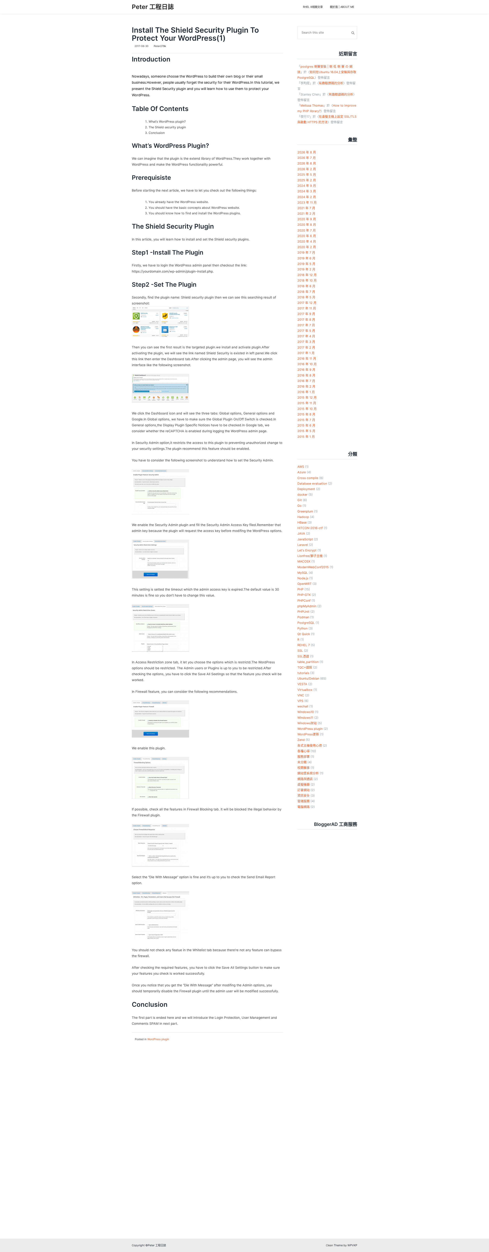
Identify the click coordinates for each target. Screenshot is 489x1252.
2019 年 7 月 (306, 252)
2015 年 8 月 (306, 414)
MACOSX (303, 561)
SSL (300, 650)
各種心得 (303, 751)
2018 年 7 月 (306, 292)
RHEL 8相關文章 (313, 6)
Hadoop (303, 517)
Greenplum (305, 511)
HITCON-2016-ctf (310, 528)
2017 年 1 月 (306, 353)
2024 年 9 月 (306, 186)
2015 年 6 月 (306, 425)
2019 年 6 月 (306, 258)
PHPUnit (303, 611)
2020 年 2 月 (306, 247)
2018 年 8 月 (306, 286)
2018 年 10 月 (307, 280)
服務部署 (303, 756)
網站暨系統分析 (308, 773)
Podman (303, 617)
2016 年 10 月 (307, 364)
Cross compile (307, 478)
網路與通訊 (305, 779)
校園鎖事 (303, 768)
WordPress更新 (308, 734)
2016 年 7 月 (306, 381)
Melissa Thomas (312, 105)
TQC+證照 (304, 667)
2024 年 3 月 (306, 191)
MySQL (302, 573)
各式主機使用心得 (309, 745)
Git (299, 500)
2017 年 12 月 (307, 303)
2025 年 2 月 (306, 180)
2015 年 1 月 (306, 437)
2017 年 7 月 (306, 325)
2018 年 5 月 (306, 297)
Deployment (306, 489)
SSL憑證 (303, 656)
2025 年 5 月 (306, 174)
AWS (300, 467)
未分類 (302, 762)
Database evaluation (312, 483)
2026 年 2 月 (306, 169)
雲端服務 (303, 801)
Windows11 (305, 717)
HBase (302, 522)
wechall (302, 706)
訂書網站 (303, 790)
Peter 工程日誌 (153, 7)
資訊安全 (303, 795)
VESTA (302, 684)
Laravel (302, 545)
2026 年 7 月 (306, 158)
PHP (300, 589)
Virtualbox (305, 690)
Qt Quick (303, 634)
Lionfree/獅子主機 (310, 556)
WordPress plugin (158, 1039)
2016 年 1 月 (306, 392)
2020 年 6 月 (306, 236)
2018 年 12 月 (307, 275)
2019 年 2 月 (306, 269)
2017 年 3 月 (306, 342)
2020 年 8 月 (306, 225)
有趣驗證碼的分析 (331, 83)
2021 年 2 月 (306, 213)
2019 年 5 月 (306, 264)
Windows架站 (307, 723)
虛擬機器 (303, 784)
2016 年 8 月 (306, 375)
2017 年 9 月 (306, 314)
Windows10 (305, 712)
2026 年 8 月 (306, 152)
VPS (300, 701)
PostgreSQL (306, 623)
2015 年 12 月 (307, 397)
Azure (301, 472)
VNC (300, 695)
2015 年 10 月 (307, 409)
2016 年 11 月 (306, 358)
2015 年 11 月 (306, 403)
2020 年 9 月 (306, 219)
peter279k (160, 46)
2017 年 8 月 (306, 319)
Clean (329, 1245)
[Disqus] (207, 1089)
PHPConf (304, 600)
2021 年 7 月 (306, 208)
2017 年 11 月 (306, 308)
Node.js (302, 578)
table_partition (308, 662)
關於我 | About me (342, 6)
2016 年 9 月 (306, 369)
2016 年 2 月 (306, 386)
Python (302, 628)
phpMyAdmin (306, 606)
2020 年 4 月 (306, 241)
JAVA (301, 533)
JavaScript (305, 539)
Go (299, 505)
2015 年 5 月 (306, 431)
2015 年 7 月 (306, 420)
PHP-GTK (304, 595)
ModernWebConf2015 (313, 567)
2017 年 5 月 (306, 331)
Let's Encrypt (307, 550)
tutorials (303, 673)
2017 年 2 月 (306, 347)
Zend (301, 740)
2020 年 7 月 (306, 230)
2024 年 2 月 (306, 197)
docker (302, 494)
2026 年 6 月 (306, 163)
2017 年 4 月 (306, 336)
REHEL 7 (303, 645)
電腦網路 (303, 807)
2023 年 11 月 (307, 202)
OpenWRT (304, 584)
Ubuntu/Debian (308, 678)
